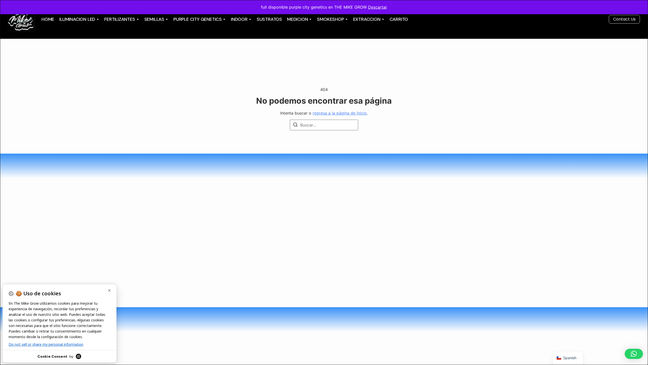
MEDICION (297, 19)
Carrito (399, 19)
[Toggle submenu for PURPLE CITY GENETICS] (224, 19)
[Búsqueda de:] (324, 125)
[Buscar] (295, 125)
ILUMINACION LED (77, 19)
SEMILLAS (154, 19)
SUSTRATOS (269, 19)
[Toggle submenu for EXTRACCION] (382, 19)
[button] (634, 354)
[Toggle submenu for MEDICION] (310, 19)
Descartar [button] (377, 7)
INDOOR (239, 19)
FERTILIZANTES (119, 19)
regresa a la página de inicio (340, 113)
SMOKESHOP (330, 19)
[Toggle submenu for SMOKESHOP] (346, 19)
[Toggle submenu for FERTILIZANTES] (137, 19)
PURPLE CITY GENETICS (197, 19)
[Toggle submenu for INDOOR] (250, 19)
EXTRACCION (366, 19)
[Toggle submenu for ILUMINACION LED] (97, 19)
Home (48, 19)
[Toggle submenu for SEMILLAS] (166, 19)
